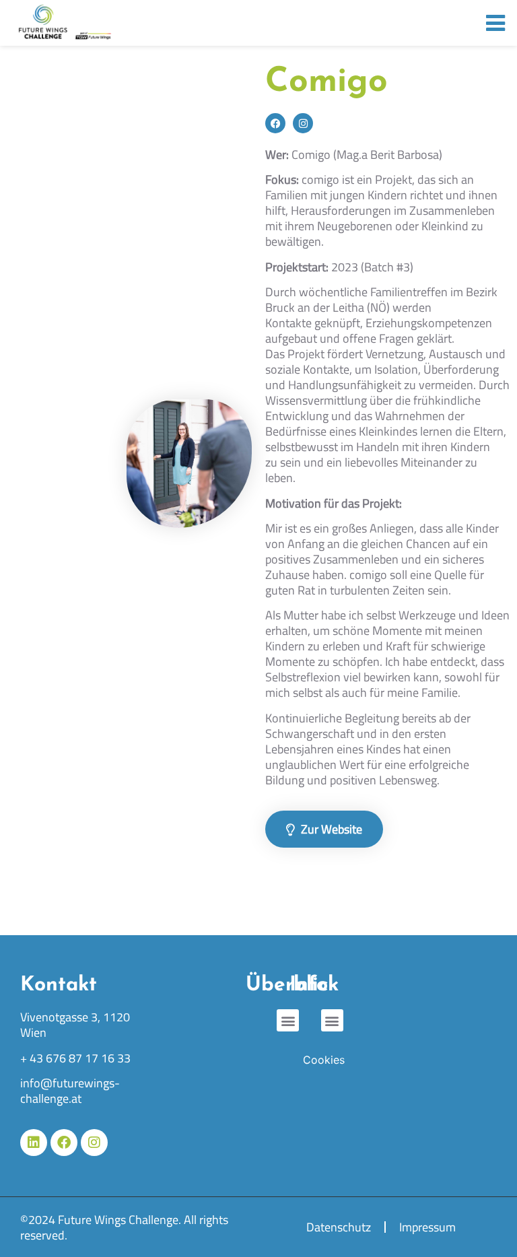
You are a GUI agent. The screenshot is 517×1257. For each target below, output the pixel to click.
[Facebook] (275, 123)
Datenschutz (338, 1227)
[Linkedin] (33, 1142)
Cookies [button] (324, 1059)
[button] (332, 1020)
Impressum (427, 1227)
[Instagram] (303, 123)
